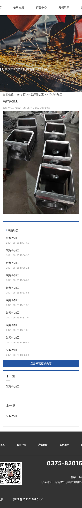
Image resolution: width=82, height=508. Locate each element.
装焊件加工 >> (40, 94)
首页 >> (25, 94)
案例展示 (64, 7)
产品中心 (41, 7)
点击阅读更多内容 (41, 363)
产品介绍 (42, 444)
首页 (2, 444)
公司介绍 (18, 7)
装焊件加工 (9, 107)
